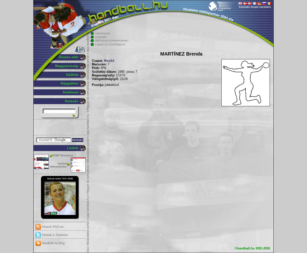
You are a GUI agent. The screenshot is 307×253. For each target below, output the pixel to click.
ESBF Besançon (63, 155)
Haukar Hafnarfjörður (58, 165)
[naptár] (79, 52)
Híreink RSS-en (52, 227)
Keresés (71, 101)
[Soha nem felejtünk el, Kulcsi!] (60, 218)
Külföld (72, 75)
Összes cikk (68, 57)
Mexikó (109, 60)
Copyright (100, 36)
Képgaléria (69, 83)
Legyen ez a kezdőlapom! (110, 44)
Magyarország (66, 66)
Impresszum (102, 33)
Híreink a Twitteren (54, 235)
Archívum (70, 92)
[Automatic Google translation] (240, 4)
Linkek (72, 148)
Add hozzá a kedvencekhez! (112, 40)
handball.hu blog (53, 243)
